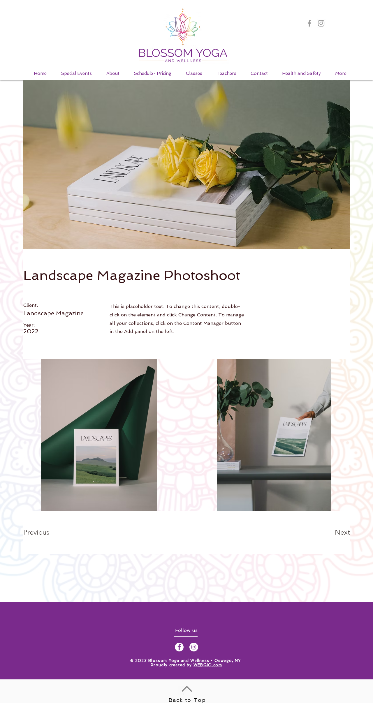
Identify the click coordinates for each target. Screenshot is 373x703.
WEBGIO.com (207, 665)
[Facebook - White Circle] (179, 647)
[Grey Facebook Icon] (309, 23)
